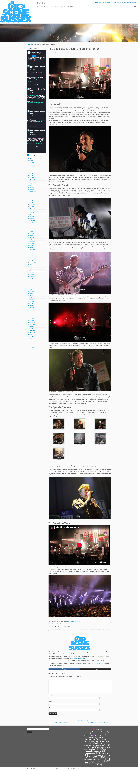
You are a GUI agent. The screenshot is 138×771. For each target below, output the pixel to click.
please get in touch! (100, 663)
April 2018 (31, 318)
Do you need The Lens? (43, 6)
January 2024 (32, 198)
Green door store (107, 743)
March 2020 (31, 274)
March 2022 (31, 239)
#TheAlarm (34, 143)
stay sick (100, 759)
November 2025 (32, 175)
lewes (100, 747)
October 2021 (32, 249)
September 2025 (32, 177)
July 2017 (31, 334)
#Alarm (38, 143)
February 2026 (32, 169)
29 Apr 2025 (32, 134)
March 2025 (31, 189)
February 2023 (32, 220)
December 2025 (32, 173)
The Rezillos (96, 763)
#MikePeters (29, 143)
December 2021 (32, 245)
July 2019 (31, 289)
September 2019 (32, 285)
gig (32, 44)
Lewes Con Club (106, 747)
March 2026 (31, 168)
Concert (90, 737)
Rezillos (103, 755)
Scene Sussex (60, 768)
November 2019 (32, 282)
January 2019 (32, 301)
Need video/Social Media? (67, 6)
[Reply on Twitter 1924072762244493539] (28, 107)
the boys (92, 761)
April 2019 (31, 295)
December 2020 (32, 260)
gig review (96, 743)
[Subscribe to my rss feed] (38, 3)
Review (58, 52)
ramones (98, 755)
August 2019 (32, 287)
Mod (105, 749)
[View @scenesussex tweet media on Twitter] (30, 81)
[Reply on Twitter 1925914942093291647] (28, 84)
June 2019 (31, 291)
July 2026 (31, 160)
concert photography (94, 738)
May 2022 (31, 235)
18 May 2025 (32, 92)
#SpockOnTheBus (39, 76)
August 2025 (32, 179)
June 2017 (31, 336)
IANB (105, 745)
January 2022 (32, 243)
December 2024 (32, 191)
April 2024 (31, 197)
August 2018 (32, 311)
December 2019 (32, 280)
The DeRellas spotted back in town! (59, 722)
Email (50, 701)
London (86, 749)
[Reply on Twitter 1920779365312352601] (28, 126)
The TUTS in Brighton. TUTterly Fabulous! (99, 722)
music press (92, 753)
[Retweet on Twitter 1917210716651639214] (31, 146)
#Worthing (36, 95)
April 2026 (31, 166)
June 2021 (31, 256)
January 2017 (32, 345)
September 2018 (32, 309)
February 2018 (32, 322)
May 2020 (31, 270)
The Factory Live (100, 761)
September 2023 (32, 206)
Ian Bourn (91, 747)
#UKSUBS (36, 74)
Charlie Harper (97, 735)
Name (50, 695)
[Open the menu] (135, 7)
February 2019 (32, 299)
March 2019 (31, 297)
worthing (98, 765)
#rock (31, 74)
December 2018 (32, 303)
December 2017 (32, 326)
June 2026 (31, 162)
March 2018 (31, 320)
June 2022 (31, 233)
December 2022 (32, 224)
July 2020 (31, 266)
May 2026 (31, 164)
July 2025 (31, 181)
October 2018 (32, 307)
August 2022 (32, 229)
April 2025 (31, 187)
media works (96, 749)
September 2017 (32, 330)
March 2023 (31, 218)
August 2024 (32, 195)
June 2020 (31, 268)
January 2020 (32, 278)
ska (89, 759)
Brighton (90, 733)
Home (28, 44)
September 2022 (32, 227)
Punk (91, 755)
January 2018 (32, 324)
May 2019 (31, 293)
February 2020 (32, 276)
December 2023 (32, 200)
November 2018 (32, 305)
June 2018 (31, 314)
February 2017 (32, 343)
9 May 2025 (32, 115)
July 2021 (31, 255)
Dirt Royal (91, 741)
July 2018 (31, 313)
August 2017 (32, 332)
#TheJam (40, 98)
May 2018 (31, 316)
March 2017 (31, 342)
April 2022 (31, 237)
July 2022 (31, 231)
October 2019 (32, 284)
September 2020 (32, 262)
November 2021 (32, 247)
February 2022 (32, 241)
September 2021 (32, 251)
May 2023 (31, 214)
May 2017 (31, 338)
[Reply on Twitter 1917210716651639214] (28, 146)
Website (50, 707)
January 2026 (32, 171)
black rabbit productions (100, 732)
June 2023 (31, 212)
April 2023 (31, 216)
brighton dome (88, 735)
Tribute (102, 763)
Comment (51, 679)
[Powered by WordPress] (68, 768)
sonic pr (94, 759)
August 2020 (32, 264)
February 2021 (32, 258)
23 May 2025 (32, 69)
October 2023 (32, 204)
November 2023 (32, 202)
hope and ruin (88, 745)
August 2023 (32, 208)
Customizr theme (80, 768)
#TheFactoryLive (30, 95)
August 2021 (32, 253)
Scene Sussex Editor (65, 52)
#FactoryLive (31, 72)
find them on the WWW (74, 621)
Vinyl (86, 764)
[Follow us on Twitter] (40, 3)
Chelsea (103, 735)
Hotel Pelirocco (97, 745)
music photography (95, 751)
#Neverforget (38, 122)
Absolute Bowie (87, 732)
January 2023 (32, 222)
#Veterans (34, 122)
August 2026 (32, 158)
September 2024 (32, 193)
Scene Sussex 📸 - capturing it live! (37, 67)
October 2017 (32, 328)
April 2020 (31, 272)
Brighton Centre (102, 734)
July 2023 (31, 210)
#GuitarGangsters (30, 76)
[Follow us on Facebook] (42, 3)
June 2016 (31, 347)
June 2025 (31, 183)
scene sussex (98, 757)
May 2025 (31, 185)
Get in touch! (55, 6)
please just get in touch (80, 658)
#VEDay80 (40, 121)
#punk (28, 74)
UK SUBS (107, 763)
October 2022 (32, 226)
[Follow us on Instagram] (45, 3)
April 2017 (31, 340)
